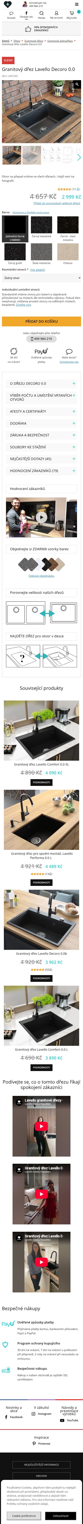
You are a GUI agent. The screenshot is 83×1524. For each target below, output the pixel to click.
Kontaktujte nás (69, 362)
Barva (25, 212)
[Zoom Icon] (77, 84)
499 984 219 (36, 6)
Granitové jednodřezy (60, 41)
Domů (5, 41)
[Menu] (77, 4)
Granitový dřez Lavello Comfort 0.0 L (41, 1049)
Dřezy (17, 41)
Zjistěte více (23, 305)
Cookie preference (24, 1516)
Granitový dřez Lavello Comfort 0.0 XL (41, 764)
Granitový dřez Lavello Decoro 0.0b (41, 953)
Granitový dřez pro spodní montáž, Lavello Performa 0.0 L (42, 855)
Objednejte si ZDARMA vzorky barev (31, 212)
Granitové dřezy (34, 41)
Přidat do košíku (41, 321)
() (76, 189)
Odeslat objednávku (41, 576)
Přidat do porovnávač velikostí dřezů (57, 203)
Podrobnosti (41, 782)
